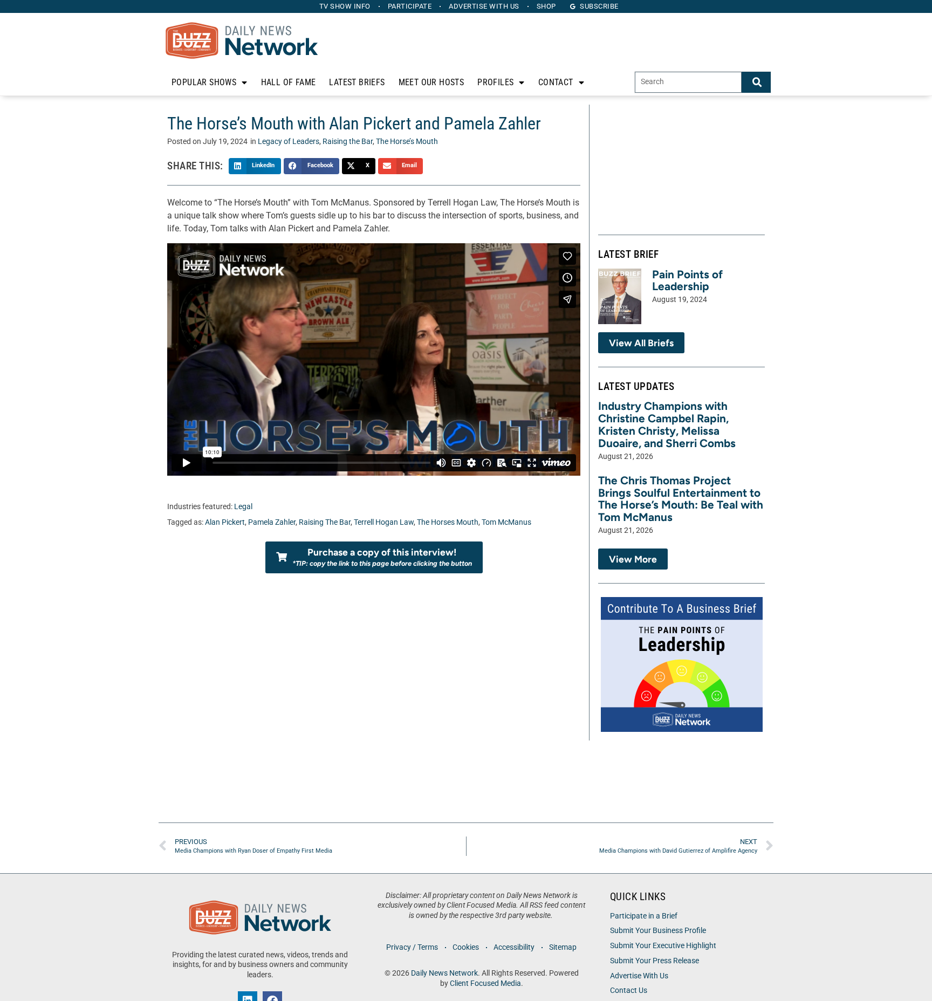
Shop (546, 6)
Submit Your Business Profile (658, 930)
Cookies (466, 947)
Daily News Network (444, 973)
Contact (555, 82)
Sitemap (563, 947)
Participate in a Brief (643, 916)
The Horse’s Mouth (407, 141)
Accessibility (514, 947)
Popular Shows (204, 82)
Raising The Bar (325, 522)
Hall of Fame (288, 82)
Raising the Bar (348, 141)
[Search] (756, 82)
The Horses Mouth (447, 522)
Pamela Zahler (272, 522)
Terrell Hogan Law (384, 522)
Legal (243, 506)
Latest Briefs (357, 82)
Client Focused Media (485, 983)
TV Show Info (345, 6)
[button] (255, 166)
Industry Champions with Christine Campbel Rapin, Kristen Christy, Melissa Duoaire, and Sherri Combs (667, 424)
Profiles (495, 82)
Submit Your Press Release (654, 960)
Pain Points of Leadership (687, 280)
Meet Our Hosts (431, 82)
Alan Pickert (225, 522)
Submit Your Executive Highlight (663, 945)
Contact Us (628, 990)
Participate (410, 6)
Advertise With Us (639, 976)
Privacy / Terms (412, 947)
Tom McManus (506, 522)
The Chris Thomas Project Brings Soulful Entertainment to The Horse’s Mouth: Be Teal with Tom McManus (680, 499)
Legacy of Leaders (288, 141)
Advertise (484, 6)
